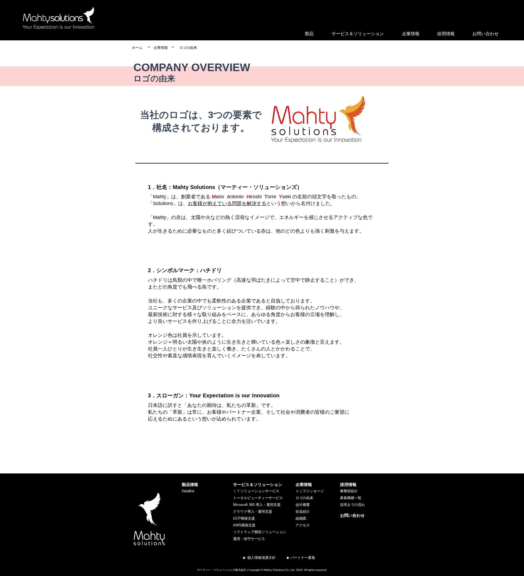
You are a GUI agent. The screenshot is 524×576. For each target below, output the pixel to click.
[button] (309, 33)
